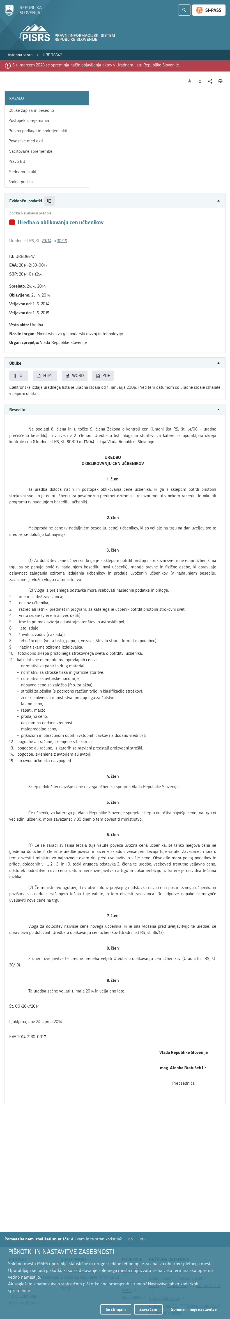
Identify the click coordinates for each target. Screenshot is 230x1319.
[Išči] (184, 10)
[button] (115, 200)
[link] (20, 55)
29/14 (46, 240)
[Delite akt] (210, 81)
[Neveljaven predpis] (12, 222)
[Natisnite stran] (220, 81)
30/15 (62, 240)
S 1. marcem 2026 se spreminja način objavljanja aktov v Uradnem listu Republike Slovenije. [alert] (96, 65)
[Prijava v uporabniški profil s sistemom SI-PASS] (209, 10)
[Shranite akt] (200, 81)
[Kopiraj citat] (49, 201)
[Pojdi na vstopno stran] (23, 14)
